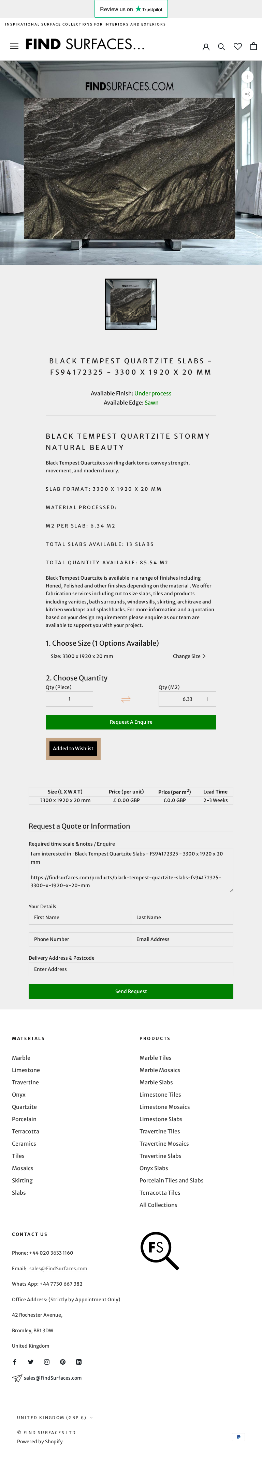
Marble (21, 1057)
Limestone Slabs (161, 1119)
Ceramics (24, 1143)
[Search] (221, 46)
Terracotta (25, 1131)
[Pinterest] (63, 1361)
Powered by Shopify (40, 1442)
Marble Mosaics (160, 1070)
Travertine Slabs (160, 1155)
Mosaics (22, 1168)
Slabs (19, 1192)
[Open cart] (253, 46)
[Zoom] (247, 77)
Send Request (131, 991)
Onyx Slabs (154, 1168)
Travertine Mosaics (164, 1143)
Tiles (18, 1155)
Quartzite (24, 1106)
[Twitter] (30, 1361)
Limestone (26, 1070)
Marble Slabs (156, 1082)
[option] (131, 163)
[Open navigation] (14, 46)
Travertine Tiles (160, 1131)
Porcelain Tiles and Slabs (172, 1180)
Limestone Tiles (160, 1094)
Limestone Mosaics (165, 1106)
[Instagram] (46, 1361)
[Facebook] (14, 1361)
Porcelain (24, 1119)
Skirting (22, 1180)
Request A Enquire (131, 722)
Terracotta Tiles (160, 1192)
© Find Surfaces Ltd (46, 1432)
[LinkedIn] (79, 1361)
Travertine (25, 1082)
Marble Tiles (156, 1057)
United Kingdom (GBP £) (52, 1417)
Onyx (19, 1094)
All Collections (158, 1205)
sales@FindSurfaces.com (58, 1269)
